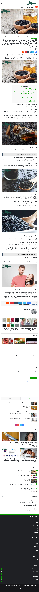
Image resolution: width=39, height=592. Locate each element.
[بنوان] (31, 3)
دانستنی (37, 527)
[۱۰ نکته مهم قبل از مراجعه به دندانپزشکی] (31, 341)
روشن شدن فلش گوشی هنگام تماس (24, 488)
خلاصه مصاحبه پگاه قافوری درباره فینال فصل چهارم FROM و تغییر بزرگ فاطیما (17, 402)
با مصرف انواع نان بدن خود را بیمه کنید (23, 470)
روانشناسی (36, 528)
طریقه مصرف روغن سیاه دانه (31, 100)
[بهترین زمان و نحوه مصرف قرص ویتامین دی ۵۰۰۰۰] (19, 341)
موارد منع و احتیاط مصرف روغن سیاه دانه (29, 97)
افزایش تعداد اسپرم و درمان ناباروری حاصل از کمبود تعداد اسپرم (25, 91)
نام (36, 367)
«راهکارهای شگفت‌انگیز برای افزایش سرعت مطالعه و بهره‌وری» (24, 7)
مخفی (21, 86)
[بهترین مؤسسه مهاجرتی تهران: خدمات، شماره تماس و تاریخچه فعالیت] (10, 453)
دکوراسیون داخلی (35, 523)
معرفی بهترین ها (35, 573)
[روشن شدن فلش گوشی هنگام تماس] (34, 490)
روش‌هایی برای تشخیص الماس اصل (24, 479)
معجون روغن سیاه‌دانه (32, 101)
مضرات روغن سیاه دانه (32, 99)
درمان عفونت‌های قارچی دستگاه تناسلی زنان (28, 93)
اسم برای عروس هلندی (26, 406)
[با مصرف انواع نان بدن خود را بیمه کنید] (34, 472)
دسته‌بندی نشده (35, 581)
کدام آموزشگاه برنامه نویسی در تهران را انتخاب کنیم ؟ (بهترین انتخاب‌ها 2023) (17, 484)
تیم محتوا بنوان (32, 49)
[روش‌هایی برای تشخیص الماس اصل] (34, 481)
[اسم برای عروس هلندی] (34, 408)
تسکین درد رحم (33, 95)
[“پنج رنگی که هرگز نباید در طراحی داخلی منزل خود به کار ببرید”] (34, 420)
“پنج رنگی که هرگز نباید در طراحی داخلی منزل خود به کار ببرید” (20, 418)
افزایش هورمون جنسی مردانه (30, 96)
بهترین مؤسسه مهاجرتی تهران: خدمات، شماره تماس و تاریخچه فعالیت (11, 460)
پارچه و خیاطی (36, 530)
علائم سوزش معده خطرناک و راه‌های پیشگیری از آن (8, 345)
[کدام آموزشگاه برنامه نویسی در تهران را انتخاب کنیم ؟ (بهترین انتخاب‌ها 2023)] (34, 485)
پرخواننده (10, 398)
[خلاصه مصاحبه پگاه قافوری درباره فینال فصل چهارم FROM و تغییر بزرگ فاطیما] (34, 403)
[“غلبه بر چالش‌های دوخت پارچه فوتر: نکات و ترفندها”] (34, 476)
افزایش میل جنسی (32, 89)
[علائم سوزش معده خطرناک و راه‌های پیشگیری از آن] (7, 341)
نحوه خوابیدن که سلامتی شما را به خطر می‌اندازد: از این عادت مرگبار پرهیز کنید (29, 460)
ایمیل (35, 371)
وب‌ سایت (17, 371)
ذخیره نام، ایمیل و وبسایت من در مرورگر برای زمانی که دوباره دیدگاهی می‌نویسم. (23, 374)
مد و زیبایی (36, 522)
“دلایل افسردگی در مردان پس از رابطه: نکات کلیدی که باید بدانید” (19, 413)
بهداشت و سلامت (31, 36)
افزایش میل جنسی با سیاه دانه (30, 88)
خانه (35, 36)
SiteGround (11, 585)
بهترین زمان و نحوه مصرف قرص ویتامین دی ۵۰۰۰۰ (19, 345)
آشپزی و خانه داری (35, 520)
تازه (29, 398)
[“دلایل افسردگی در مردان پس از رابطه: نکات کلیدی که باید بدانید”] (34, 415)
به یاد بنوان (20, 585)
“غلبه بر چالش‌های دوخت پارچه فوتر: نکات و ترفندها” (21, 475)
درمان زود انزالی (33, 92)
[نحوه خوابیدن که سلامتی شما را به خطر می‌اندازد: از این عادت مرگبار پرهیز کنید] (28, 453)
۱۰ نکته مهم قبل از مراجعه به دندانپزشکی (32, 345)
